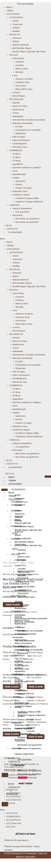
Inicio (5, 563)
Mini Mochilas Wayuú (21, 48)
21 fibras (16, 157)
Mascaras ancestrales (22, 123)
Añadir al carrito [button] (11, 687)
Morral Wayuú (18, 96)
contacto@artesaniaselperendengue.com (20, 775)
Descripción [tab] (8, 628)
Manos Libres (21, 69)
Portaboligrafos (19, 143)
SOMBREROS (16, 150)
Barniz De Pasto (19, 106)
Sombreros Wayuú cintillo (27, 198)
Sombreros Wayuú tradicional (28, 201)
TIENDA (10, 10)
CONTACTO (12, 229)
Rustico (18, 184)
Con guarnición (22, 212)
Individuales (17, 116)
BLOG (9, 225)
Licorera (16, 92)
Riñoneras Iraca (19, 147)
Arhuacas (16, 38)
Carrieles (19, 65)
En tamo (19, 126)
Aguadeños (17, 164)
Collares (16, 28)
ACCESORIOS (16, 17)
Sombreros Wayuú (21, 195)
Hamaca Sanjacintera (22, 208)
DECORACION (16, 99)
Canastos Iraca (22, 82)
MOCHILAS (14, 34)
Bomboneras (18, 109)
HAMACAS (14, 205)
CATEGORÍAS (13, 14)
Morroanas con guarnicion (27, 218)
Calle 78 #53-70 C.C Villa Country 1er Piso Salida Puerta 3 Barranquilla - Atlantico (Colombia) (21, 767)
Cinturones (17, 24)
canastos (19, 62)
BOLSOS (13, 55)
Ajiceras (16, 103)
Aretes (15, 21)
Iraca (14, 75)
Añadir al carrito (13, 604)
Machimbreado (19, 174)
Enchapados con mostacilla (28, 130)
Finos (15, 171)
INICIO (9, 7)
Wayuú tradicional (20, 45)
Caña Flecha (18, 58)
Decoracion (20, 86)
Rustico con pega (23, 188)
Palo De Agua (18, 137)
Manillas (16, 31)
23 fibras (16, 161)
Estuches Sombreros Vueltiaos (26, 167)
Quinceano (20, 181)
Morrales (19, 72)
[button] (25, 238)
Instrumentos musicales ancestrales (28, 120)
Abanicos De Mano (24, 79)
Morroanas (17, 215)
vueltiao (16, 178)
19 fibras (16, 154)
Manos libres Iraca (23, 89)
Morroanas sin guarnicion (27, 222)
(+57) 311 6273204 (13, 770)
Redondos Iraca (19, 191)
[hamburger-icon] (48, 476)
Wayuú (15, 41)
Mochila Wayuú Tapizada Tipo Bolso (29, 51)
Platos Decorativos (21, 140)
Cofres (15, 113)
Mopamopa (20, 133)
